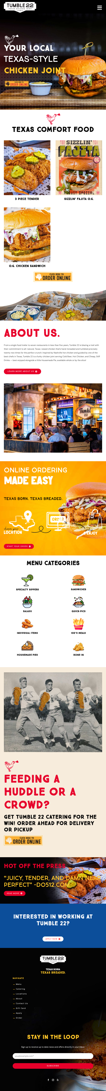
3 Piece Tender (27, 199)
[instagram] (53, 1080)
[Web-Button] (17, 81)
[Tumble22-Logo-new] (20, 3)
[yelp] (58, 1080)
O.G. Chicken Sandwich (27, 266)
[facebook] (48, 1080)
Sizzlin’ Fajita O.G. (79, 199)
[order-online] (53, 272)
